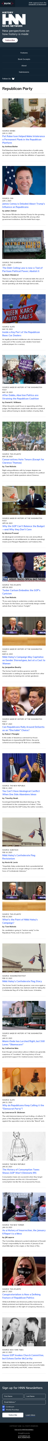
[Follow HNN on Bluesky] (13, 79)
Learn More (30, 1415)
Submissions (24, 72)
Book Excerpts (24, 59)
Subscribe (10, 40)
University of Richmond (37, 4)
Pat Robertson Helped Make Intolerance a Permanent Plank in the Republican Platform (23, 139)
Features (24, 53)
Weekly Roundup (12, 1410)
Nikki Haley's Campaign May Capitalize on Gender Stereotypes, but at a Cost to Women (23, 660)
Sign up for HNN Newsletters (24, 1429)
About (24, 65)
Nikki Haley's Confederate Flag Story (22, 981)
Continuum (10, 1407)
